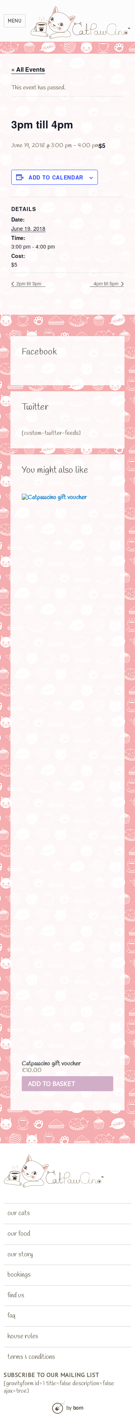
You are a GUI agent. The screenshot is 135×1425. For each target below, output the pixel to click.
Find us (16, 1295)
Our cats (19, 1213)
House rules (23, 1336)
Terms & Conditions (31, 1357)
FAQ (11, 1315)
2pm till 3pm (28, 283)
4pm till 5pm (107, 283)
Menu (14, 21)
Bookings (19, 1274)
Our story (20, 1254)
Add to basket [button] (51, 1083)
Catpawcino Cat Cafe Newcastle (80, 22)
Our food (19, 1233)
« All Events (28, 69)
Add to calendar (55, 177)
